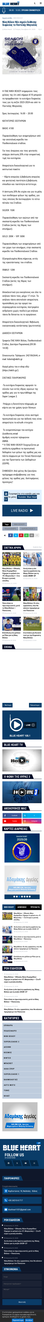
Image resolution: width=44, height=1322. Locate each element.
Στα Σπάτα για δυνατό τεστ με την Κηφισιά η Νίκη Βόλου (32, 635)
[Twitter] (15, 535)
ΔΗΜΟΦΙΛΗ (21, 907)
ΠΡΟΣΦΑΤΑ (35, 907)
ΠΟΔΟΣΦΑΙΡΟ (10, 528)
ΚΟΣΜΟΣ (8, 1052)
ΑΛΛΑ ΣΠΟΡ (9, 1069)
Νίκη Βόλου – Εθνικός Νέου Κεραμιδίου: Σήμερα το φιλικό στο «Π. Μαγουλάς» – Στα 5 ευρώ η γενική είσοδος (11, 574)
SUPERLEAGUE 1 (11, 1074)
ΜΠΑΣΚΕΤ (8, 1063)
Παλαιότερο (34, 705)
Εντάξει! (29, 1320)
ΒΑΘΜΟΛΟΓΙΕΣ (11, 1080)
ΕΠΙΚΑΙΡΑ (8, 1025)
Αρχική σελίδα (7, 18)
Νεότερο (8, 705)
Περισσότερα (18, 1320)
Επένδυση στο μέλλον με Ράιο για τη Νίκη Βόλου (11, 635)
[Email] (31, 535)
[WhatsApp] (26, 535)
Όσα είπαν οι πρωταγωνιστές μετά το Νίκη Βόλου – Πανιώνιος (11, 607)
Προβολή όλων (37, 547)
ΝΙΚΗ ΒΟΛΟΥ (18, 18)
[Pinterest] (21, 535)
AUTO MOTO (9, 1085)
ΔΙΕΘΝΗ (7, 1047)
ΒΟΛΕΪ (7, 1096)
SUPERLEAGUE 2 (28, 528)
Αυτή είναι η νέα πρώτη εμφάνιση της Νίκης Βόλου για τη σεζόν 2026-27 (31, 572)
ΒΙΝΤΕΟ (7, 1058)
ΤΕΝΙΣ (7, 1090)
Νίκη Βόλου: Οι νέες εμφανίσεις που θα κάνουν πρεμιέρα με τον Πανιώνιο (31, 607)
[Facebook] (10, 535)
